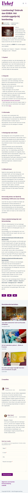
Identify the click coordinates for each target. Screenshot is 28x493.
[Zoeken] (25, 3)
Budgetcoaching (6, 24)
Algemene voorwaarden (8, 481)
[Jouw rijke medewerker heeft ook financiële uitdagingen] (14, 313)
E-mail (5, 452)
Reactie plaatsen (7, 474)
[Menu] (23, 3)
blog (10, 105)
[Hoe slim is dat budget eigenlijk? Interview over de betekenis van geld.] (14, 359)
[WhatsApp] (9, 295)
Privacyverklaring (6, 483)
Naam (4, 448)
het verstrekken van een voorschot (11, 100)
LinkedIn (4, 485)
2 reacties (13, 24)
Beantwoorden (22, 390)
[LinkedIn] (4, 295)
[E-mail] (15, 295)
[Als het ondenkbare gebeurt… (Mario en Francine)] (14, 336)
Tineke (7, 388)
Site (4, 457)
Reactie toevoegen (8, 461)
